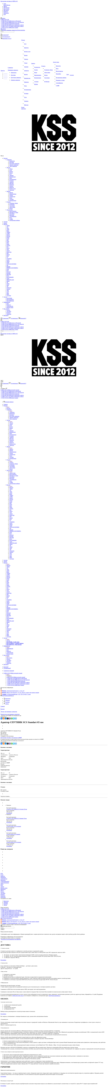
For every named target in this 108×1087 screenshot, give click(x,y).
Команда (8, 304)
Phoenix (8, 266)
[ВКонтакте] (1, 718)
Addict (8, 225)
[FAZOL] (5, 74)
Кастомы (11, 162)
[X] (8, 718)
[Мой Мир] (5, 718)
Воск (10, 217)
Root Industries (10, 277)
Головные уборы (13, 203)
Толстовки (12, 205)
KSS (7, 256)
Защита (8, 191)
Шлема (11, 192)
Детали (8, 167)
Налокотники (12, 200)
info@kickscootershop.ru (8, 695)
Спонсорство (9, 306)
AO (7, 227)
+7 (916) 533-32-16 (9, 27)
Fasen (7, 244)
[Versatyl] (5, 78)
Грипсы (11, 186)
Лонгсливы (12, 207)
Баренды (11, 187)
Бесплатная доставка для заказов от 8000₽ (11, 737)
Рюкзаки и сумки (13, 212)
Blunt (7, 231)
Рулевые (11, 180)
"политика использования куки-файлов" (11, 939)
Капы (10, 198)
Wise (7, 293)
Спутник (8, 295)
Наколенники (12, 194)
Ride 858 (8, 274)
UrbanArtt (8, 287)
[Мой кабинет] (1, 320)
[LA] (4, 75)
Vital (7, 290)
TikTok (7, 703)
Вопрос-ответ (9, 307)
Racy (7, 270)
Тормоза (11, 182)
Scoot (7, 278)
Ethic (7, 242)
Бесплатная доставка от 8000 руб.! (9, 1)
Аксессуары (9, 209)
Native (8, 261)
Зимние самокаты (13, 165)
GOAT (8, 250)
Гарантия (8, 314)
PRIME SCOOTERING (12, 267)
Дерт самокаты (13, 166)
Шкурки (11, 183)
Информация (7, 302)
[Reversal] (4, 77)
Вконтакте (8, 698)
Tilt (7, 282)
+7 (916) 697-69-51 (12, 25)
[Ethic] (4, 74)
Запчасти (11, 190)
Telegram (7, 700)
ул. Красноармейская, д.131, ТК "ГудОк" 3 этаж (16, 694)
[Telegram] (16, 718)
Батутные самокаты (14, 163)
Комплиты (12, 161)
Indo (7, 253)
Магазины (3, 28)
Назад (7, 407)
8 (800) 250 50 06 (5, 19)
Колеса (11, 171)
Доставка (8, 311)
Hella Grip (8, 252)
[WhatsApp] (12, 718)
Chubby (8, 232)
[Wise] (6, 78)
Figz (7, 246)
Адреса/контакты (5, 881)
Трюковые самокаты (13, 70)
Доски (11, 168)
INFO (2, 884)
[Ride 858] (5, 77)
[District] (6, 73)
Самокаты (9, 159)
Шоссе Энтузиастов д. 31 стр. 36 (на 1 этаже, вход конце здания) (20, 692)
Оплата (8, 310)
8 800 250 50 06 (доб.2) (18, 995)
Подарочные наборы (14, 220)
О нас (2, 874)
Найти (2, 929)
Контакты (6, 315)
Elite (7, 240)
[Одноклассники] (3, 718)
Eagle (7, 238)
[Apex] (4, 73)
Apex (7, 228)
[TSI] (4, 78)
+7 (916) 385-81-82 (10, 23)
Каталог (6, 158)
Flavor (7, 248)
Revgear (8, 273)
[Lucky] (5, 75)
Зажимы (11, 175)
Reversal (8, 271)
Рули (10, 170)
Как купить (6, 308)
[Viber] (10, 718)
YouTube (7, 702)
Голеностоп (12, 196)
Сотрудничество (5, 882)
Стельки (11, 199)
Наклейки (11, 213)
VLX (7, 291)
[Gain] (6, 74)
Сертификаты (12, 216)
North (7, 262)
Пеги (10, 178)
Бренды (5, 224)
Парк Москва (7, 5)
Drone (7, 237)
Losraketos (9, 258)
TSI (7, 286)
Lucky (7, 260)
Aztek (7, 229)
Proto (7, 269)
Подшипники (12, 179)
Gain (7, 249)
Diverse (8, 236)
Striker (8, 281)
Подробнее (9, 813)
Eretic (7, 241)
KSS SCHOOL (10, 299)
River (7, 275)
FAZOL (8, 245)
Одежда (8, 201)
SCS (10, 174)
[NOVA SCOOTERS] (6, 75)
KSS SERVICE (10, 300)
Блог (7, 303)
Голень (11, 195)
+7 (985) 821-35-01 (11, 21)
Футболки (11, 204)
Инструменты (12, 211)
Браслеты (11, 215)
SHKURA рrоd (10, 279)
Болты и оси (12, 188)
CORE (8, 233)
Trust (7, 285)
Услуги (5, 297)
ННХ (7, 294)
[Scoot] (6, 77)
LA (7, 257)
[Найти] (1, 33)
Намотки (11, 184)
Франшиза (3, 877)
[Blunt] (5, 73)
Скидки (5, 221)
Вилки (11, 172)
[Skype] (14, 718)
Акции (5, 223)
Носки (11, 208)
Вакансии (3, 880)
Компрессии (12, 176)
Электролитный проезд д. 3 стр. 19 (13, 690)
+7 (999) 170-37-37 (12, 26)
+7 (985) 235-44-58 (12, 22)
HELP (2, 890)
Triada (7, 283)
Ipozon (8, 254)
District (8, 234)
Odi (7, 265)
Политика (3, 897)
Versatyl (8, 289)
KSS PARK (9, 298)
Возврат (8, 312)
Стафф (11, 219)
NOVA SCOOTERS (11, 264)
